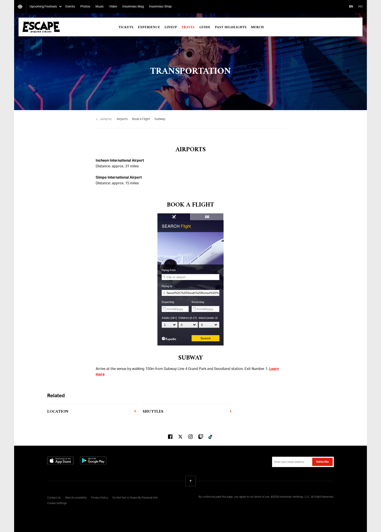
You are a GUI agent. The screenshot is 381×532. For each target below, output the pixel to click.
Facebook (170, 436)
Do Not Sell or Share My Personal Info (135, 498)
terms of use (261, 497)
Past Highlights (231, 27)
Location (57, 411)
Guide (204, 27)
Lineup (170, 27)
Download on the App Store (60, 460)
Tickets (125, 27)
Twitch (200, 436)
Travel (188, 27)
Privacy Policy (99, 498)
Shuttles (153, 411)
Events (70, 6)
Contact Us (54, 498)
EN (351, 6)
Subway (159, 119)
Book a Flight (141, 119)
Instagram (190, 436)
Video (113, 6)
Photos (85, 6)
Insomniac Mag (133, 6)
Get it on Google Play (93, 460)
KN (360, 6)
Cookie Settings (57, 503)
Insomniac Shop (160, 6)
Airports (122, 119)
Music (99, 6)
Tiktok (210, 436)
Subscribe (322, 462)
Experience (149, 27)
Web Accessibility (76, 498)
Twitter (180, 436)
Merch (257, 27)
